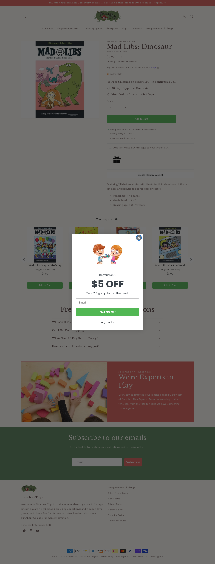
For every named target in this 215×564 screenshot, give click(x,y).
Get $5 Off (107, 312)
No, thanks (107, 322)
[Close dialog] (139, 238)
